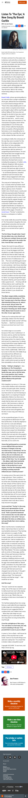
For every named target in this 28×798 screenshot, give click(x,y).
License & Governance (8, 774)
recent (4, 212)
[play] (2, 796)
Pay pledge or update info (14, 739)
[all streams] (26, 796)
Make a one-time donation (14, 720)
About (4, 763)
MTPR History (6, 767)
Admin (4, 771)
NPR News (9, 667)
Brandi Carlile (6, 97)
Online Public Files (7, 778)
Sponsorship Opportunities (9, 769)
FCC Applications (7, 777)
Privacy (5, 770)
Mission (5, 766)
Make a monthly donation (14, 702)
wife (24, 162)
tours (7, 212)
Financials (5, 775)
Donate (23, 2)
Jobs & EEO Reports (8, 779)
